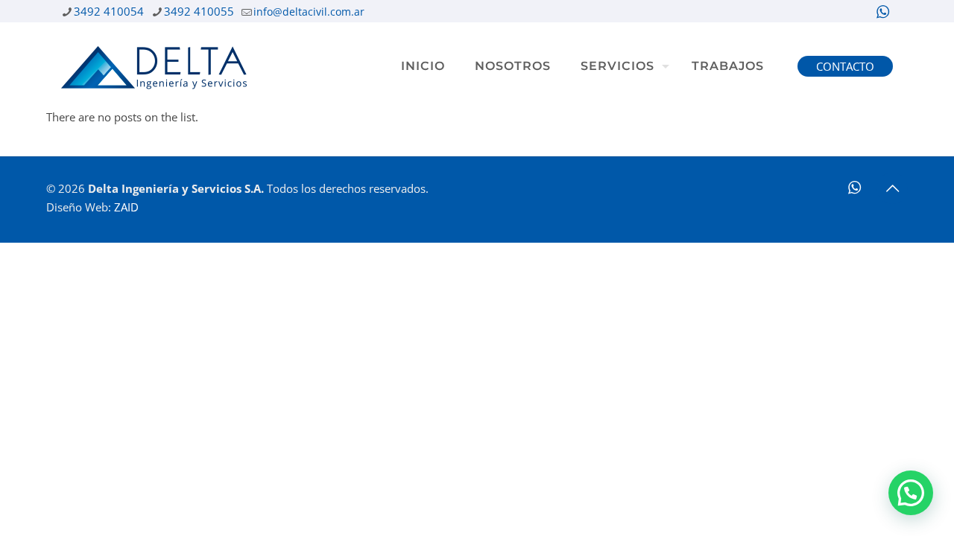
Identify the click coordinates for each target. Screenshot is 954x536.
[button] (910, 492)
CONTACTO (845, 66)
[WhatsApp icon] (882, 11)
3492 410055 (199, 11)
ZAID (126, 207)
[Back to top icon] (892, 188)
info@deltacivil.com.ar (308, 11)
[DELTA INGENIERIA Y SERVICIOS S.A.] (154, 66)
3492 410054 (109, 11)
